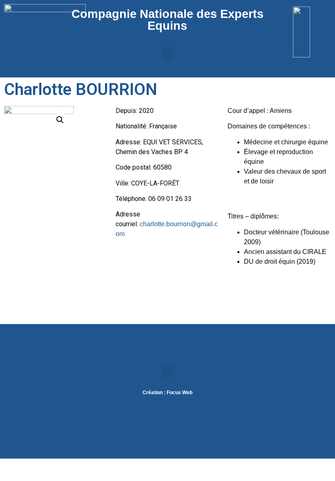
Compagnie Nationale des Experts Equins (167, 19)
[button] (167, 54)
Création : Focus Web (167, 392)
